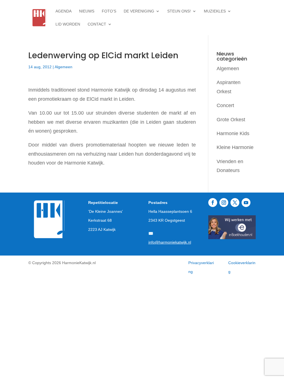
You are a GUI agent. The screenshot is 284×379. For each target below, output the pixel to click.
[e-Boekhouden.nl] (232, 237)
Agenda (63, 11)
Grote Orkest (231, 119)
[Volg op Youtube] (246, 202)
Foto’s (109, 11)
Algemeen (63, 67)
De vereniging (139, 11)
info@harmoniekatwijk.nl (169, 242)
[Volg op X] (234, 202)
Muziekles (215, 11)
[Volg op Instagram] (223, 202)
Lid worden (67, 24)
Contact (97, 24)
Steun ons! (179, 11)
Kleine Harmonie (235, 147)
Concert (225, 105)
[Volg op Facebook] (212, 202)
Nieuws (86, 11)
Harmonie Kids (233, 133)
